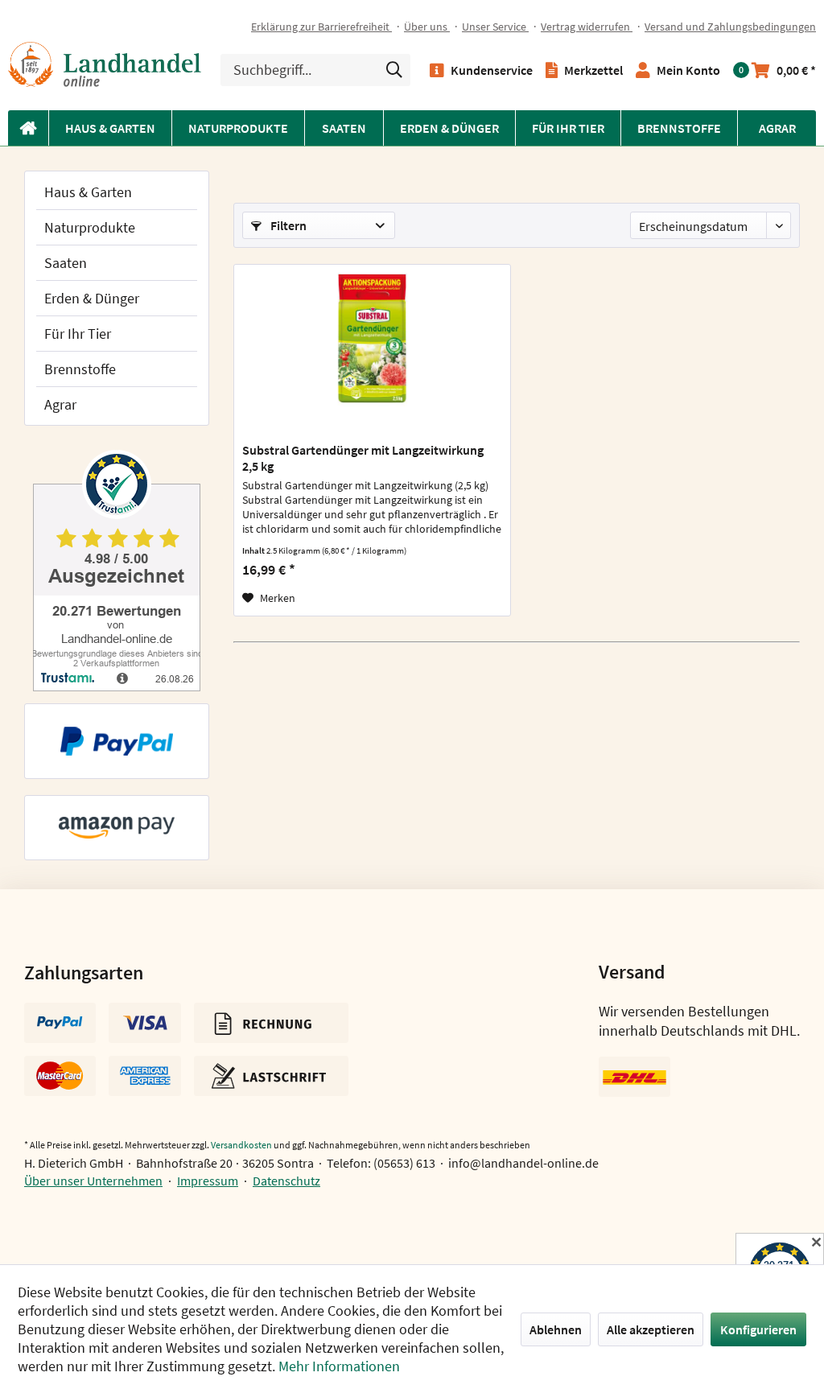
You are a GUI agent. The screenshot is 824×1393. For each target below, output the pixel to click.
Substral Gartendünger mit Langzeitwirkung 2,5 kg (363, 458)
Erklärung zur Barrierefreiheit (321, 26)
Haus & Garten (88, 192)
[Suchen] (394, 69)
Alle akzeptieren (650, 1329)
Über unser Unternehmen (93, 1181)
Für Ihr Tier (77, 333)
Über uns (427, 26)
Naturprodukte (89, 227)
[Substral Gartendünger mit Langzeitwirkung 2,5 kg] (372, 345)
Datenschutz (286, 1181)
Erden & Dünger (91, 298)
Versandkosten (241, 1145)
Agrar (60, 404)
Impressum (207, 1181)
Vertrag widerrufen (586, 26)
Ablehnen (555, 1329)
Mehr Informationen (339, 1366)
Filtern (287, 225)
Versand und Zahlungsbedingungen (730, 26)
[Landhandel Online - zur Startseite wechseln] (104, 64)
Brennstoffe (80, 369)
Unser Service (495, 26)
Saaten (65, 262)
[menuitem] (327, 26)
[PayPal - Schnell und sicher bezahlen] (116, 741)
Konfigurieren (758, 1329)
